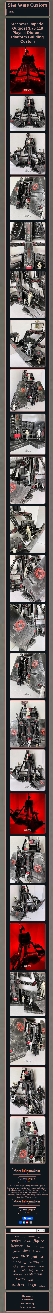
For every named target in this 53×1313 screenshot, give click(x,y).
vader (14, 1271)
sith (41, 1257)
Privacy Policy (27, 1303)
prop (23, 1266)
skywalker (41, 1267)
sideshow (18, 1274)
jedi (34, 1257)
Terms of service (27, 1307)
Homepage (27, 1296)
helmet (42, 1247)
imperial (31, 1267)
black (16, 1262)
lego (32, 1284)
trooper (37, 1250)
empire (31, 1236)
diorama (31, 1246)
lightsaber (36, 1270)
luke (17, 1236)
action (42, 1286)
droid (30, 1280)
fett (25, 1263)
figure (38, 1240)
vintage (36, 1261)
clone (26, 1250)
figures (16, 1251)
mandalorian (34, 1274)
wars (20, 1278)
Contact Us (27, 1300)
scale (23, 1270)
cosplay (14, 1266)
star (25, 1256)
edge (39, 1237)
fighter (15, 1257)
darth (27, 1241)
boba (37, 1281)
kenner (17, 1246)
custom (17, 1284)
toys (23, 1237)
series (16, 1241)
